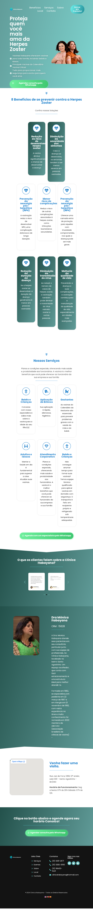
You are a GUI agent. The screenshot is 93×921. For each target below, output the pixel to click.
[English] (45, 897)
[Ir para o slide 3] (48, 594)
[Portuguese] (48, 897)
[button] (25, 582)
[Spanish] (50, 897)
